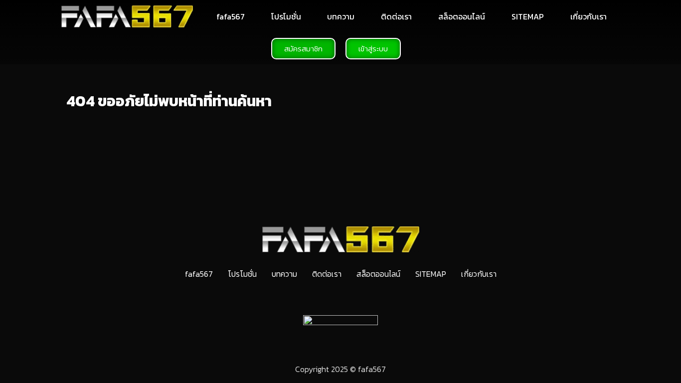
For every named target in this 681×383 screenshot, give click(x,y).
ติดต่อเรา (396, 16)
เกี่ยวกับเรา (588, 16)
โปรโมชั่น (286, 16)
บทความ (340, 16)
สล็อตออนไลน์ (461, 16)
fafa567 (230, 16)
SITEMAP (527, 16)
